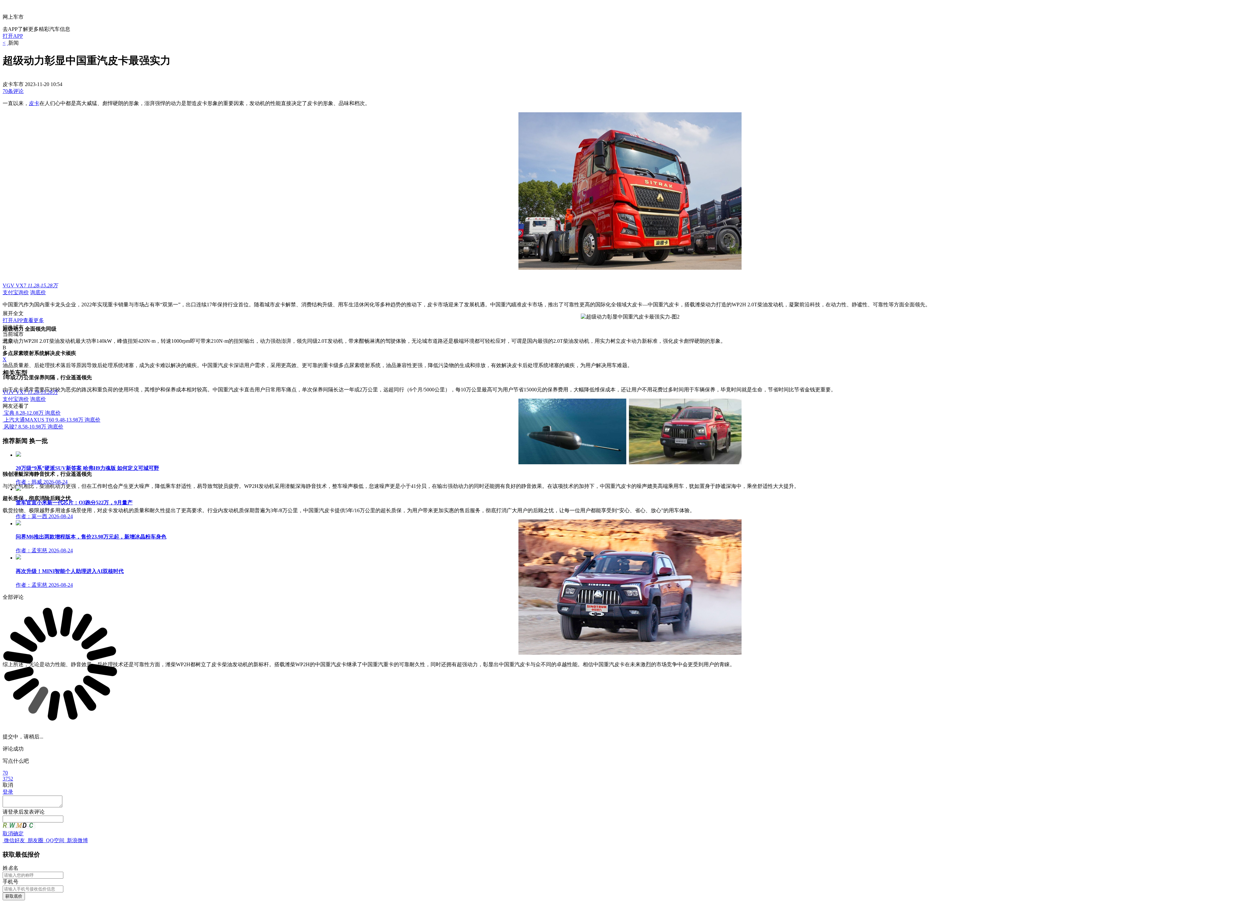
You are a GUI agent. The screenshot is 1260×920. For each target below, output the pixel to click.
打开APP (13, 36)
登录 (8, 792)
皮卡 (34, 103)
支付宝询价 (16, 292)
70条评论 (13, 91)
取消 (8, 833)
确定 (18, 833)
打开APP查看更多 (23, 320)
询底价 (38, 292)
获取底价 (13, 896)
